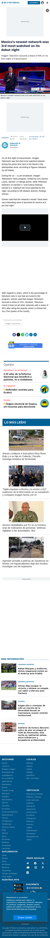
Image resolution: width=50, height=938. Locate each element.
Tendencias (6, 824)
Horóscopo (30, 833)
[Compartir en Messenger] (26, 334)
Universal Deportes (10, 812)
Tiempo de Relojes (9, 873)
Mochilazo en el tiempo (15, 370)
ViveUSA (29, 824)
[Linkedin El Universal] (27, 872)
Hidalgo (29, 772)
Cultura (5, 818)
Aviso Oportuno (32, 800)
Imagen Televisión (12, 323)
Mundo (5, 787)
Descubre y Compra (34, 794)
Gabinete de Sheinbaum (7, 782)
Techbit (5, 833)
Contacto (25, 924)
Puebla (29, 769)
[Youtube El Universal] (28, 868)
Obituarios (30, 806)
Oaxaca (29, 766)
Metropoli (6, 793)
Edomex (29, 763)
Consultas (6, 848)
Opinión (9, 365)
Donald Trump (8, 790)
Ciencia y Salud (8, 827)
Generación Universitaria (31, 810)
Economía (6, 809)
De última (6, 839)
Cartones (5, 806)
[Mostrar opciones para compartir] (47, 10)
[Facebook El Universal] (35, 863)
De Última (6, 864)
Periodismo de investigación (8, 773)
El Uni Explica (7, 778)
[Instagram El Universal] (36, 868)
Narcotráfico (7, 800)
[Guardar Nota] (35, 334)
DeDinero (30, 821)
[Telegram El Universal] (27, 863)
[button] (34, 2)
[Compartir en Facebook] (14, 334)
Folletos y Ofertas (33, 797)
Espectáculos (7, 815)
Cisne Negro (7, 876)
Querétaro (30, 775)
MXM (4, 830)
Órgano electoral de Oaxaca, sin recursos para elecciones (20, 405)
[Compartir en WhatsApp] (22, 334)
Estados (5, 796)
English (5, 138)
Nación (5, 763)
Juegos (29, 827)
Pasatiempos (31, 830)
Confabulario (7, 821)
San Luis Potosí (32, 778)
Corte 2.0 (5, 766)
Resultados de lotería (32, 838)
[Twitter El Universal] (43, 863)
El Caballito (9, 386)
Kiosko (7, 400)
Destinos (5, 842)
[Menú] (47, 2)
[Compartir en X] (18, 334)
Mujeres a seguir (8, 769)
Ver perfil (14, 147)
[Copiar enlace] (31, 334)
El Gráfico (30, 815)
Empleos (30, 803)
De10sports (31, 818)
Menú (4, 836)
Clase (4, 855)
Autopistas (6, 845)
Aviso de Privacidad (28, 909)
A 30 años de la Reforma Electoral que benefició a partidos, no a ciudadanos (18, 377)
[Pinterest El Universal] (43, 868)
